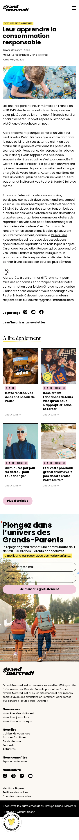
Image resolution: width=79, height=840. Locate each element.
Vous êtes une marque (17, 721)
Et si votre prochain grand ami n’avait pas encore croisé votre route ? (58, 474)
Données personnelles (17, 796)
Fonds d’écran (12, 741)
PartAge (9, 812)
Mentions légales (13, 788)
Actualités (9, 749)
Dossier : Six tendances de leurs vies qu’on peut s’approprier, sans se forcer (58, 401)
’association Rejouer (33, 248)
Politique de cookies (15, 792)
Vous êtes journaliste (16, 717)
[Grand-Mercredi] (15, 8)
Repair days (32, 200)
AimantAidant (26, 812)
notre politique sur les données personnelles (54, 644)
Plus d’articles (17, 501)
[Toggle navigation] (73, 8)
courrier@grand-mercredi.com (51, 300)
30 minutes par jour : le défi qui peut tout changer (20, 472)
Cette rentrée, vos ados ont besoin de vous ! (20, 397)
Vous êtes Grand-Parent (18, 713)
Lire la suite (12, 414)
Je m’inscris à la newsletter (24, 322)
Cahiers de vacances (16, 733)
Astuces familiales (14, 737)
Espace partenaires (15, 761)
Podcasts (9, 745)
